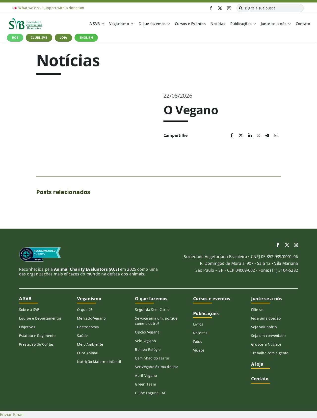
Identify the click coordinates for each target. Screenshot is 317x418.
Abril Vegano (146, 375)
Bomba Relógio (147, 349)
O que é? (84, 309)
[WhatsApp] (258, 135)
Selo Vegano (145, 340)
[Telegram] (267, 135)
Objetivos (27, 327)
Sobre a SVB (29, 309)
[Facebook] (231, 135)
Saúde (82, 335)
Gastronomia (88, 327)
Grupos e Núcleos (266, 344)
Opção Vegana (147, 332)
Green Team (145, 384)
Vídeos (198, 350)
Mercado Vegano (91, 318)
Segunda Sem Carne (152, 309)
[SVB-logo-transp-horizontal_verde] (25, 19)
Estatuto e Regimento (37, 335)
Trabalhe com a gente (270, 353)
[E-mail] (276, 135)
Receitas (200, 332)
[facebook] (211, 8)
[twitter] (220, 8)
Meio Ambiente (90, 344)
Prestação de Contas (36, 344)
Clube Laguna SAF (150, 392)
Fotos (197, 341)
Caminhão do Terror (152, 358)
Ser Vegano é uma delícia (156, 366)
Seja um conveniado (268, 335)
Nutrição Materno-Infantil (99, 361)
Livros (198, 324)
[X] (240, 135)
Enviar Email (12, 414)
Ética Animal (87, 353)
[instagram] (229, 8)
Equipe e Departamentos (40, 318)
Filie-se (257, 309)
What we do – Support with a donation (51, 7)
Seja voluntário (264, 327)
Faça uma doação (266, 318)
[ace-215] (40, 249)
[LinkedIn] (249, 135)
